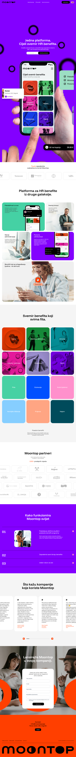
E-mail (27, 684)
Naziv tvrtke (28, 689)
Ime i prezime (29, 678)
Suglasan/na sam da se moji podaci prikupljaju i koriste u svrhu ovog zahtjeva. (39, 700)
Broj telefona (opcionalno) (31, 694)
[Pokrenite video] (38, 280)
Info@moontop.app (38, 724)
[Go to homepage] (8, 2)
